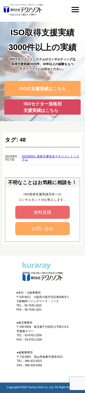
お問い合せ (42, 228)
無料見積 (42, 212)
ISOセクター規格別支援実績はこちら (43, 107)
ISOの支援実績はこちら (42, 88)
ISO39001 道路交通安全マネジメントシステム (50, 158)
